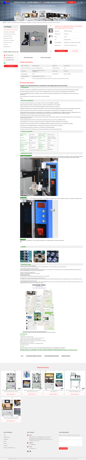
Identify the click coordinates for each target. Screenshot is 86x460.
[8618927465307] (30, 451)
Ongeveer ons (7, 437)
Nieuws (5, 443)
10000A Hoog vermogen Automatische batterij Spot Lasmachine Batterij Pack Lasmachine (11, 391)
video (48, 2)
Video (5, 441)
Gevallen (5, 445)
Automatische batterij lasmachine (33, 355)
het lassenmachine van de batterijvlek (19, 22)
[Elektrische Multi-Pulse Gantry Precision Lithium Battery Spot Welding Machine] (75, 380)
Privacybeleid (10, 458)
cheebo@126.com (9, 57)
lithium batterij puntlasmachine (52, 355)
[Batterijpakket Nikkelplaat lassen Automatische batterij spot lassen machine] (32, 380)
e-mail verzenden (63, 448)
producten (42, 2)
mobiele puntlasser (66, 355)
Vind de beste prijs (61, 50)
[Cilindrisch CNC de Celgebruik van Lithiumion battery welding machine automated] (11, 407)
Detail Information (28, 57)
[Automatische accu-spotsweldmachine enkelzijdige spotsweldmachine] (53, 380)
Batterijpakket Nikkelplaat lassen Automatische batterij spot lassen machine (32, 391)
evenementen (54, 2)
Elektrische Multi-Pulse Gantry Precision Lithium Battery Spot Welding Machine (75, 391)
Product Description (46, 57)
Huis (31, 2)
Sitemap (15, 458)
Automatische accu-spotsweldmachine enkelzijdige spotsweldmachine (53, 391)
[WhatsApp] (5, 63)
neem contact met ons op (61, 2)
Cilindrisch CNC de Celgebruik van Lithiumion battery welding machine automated (11, 417)
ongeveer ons (36, 2)
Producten (9, 22)
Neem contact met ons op (9, 447)
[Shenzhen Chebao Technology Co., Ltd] (6, 2)
